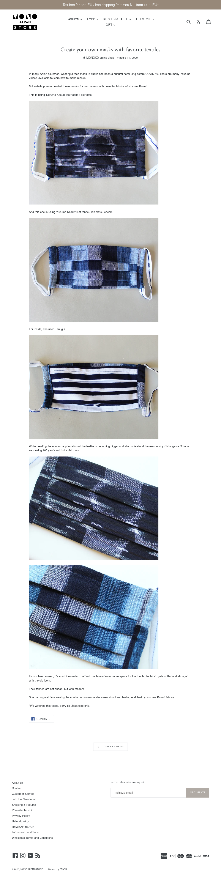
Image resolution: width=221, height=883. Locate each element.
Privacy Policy (21, 816)
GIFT (111, 24)
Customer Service (23, 794)
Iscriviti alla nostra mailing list (127, 782)
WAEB (63, 869)
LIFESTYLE (146, 19)
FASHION (75, 19)
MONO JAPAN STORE (32, 869)
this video (52, 706)
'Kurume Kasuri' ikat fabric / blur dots (69, 95)
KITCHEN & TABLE (118, 19)
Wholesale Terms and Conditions (32, 838)
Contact (17, 788)
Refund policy (20, 821)
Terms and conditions (25, 832)
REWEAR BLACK (23, 827)
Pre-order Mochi (22, 810)
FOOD (93, 19)
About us (17, 783)
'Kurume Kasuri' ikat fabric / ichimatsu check (84, 212)
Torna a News (113, 746)
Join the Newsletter (24, 799)
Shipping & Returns (24, 805)
